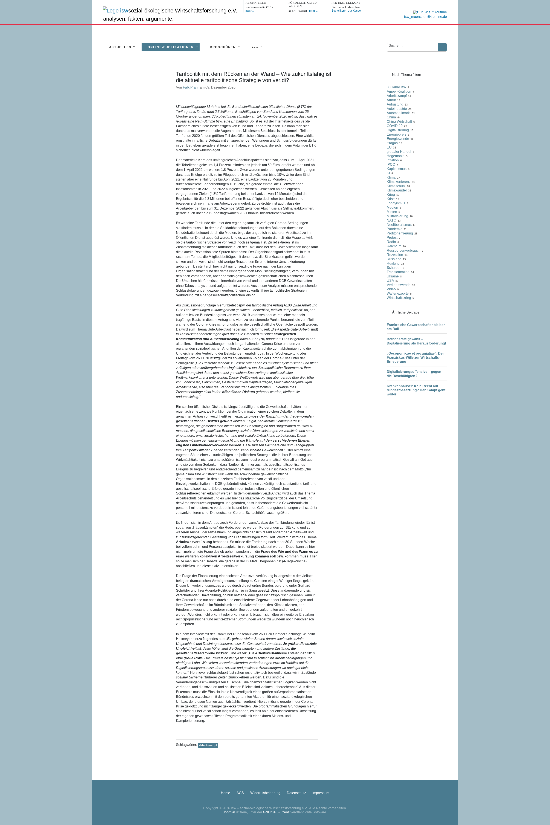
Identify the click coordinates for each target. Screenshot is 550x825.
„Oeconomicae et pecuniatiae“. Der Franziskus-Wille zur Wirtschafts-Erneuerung (415, 357)
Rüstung (393, 263)
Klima (391, 177)
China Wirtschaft (399, 121)
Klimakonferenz (399, 182)
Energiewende (398, 139)
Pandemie (394, 229)
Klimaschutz (396, 186)
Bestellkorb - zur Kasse (346, 10)
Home (225, 793)
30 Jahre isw (396, 87)
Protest (392, 237)
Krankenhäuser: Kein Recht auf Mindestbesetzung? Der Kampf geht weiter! (416, 390)
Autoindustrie (397, 108)
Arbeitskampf (208, 745)
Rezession (395, 255)
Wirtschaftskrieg (399, 298)
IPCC (391, 164)
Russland (394, 259)
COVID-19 (395, 126)
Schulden (394, 267)
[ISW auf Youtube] (429, 12)
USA (390, 280)
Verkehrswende (399, 285)
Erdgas (392, 143)
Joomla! (229, 812)
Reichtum (394, 246)
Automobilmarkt (399, 113)
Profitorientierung (400, 233)
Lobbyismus (396, 203)
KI (388, 173)
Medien (392, 207)
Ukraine (393, 276)
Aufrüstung (395, 104)
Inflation (393, 160)
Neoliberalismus (399, 225)
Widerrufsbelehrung (265, 793)
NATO (391, 220)
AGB (240, 793)
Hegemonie (396, 156)
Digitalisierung (398, 130)
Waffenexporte (398, 293)
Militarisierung (397, 216)
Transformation (398, 272)
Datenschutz (296, 793)
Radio (391, 242)
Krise (391, 199)
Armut (391, 100)
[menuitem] (120, 47)
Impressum (320, 793)
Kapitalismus (396, 169)
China (391, 117)
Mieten (392, 212)
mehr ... (250, 10)
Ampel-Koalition (399, 91)
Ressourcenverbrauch (403, 250)
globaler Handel (399, 151)
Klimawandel (397, 190)
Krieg (391, 194)
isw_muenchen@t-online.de (425, 16)
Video (391, 289)
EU (389, 147)
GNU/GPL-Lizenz (276, 812)
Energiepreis (396, 134)
